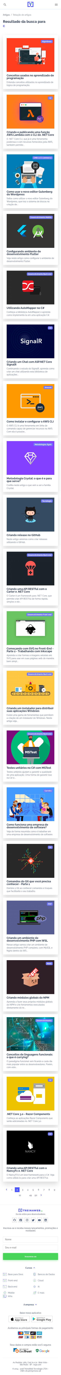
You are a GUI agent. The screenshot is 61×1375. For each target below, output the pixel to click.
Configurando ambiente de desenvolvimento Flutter (24, 253)
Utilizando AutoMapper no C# (25, 308)
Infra (9, 1296)
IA (38, 1286)
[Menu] (56, 4)
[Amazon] (48, 387)
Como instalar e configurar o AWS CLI (30, 421)
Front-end (12, 1280)
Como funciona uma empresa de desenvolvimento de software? (27, 826)
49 (30, 1195)
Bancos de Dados (46, 1274)
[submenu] (34, 1268)
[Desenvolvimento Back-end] (40, 274)
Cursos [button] (29, 1268)
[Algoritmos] (47, 42)
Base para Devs (15, 1274)
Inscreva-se (30, 1256)
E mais (40, 1293)
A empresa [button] (29, 1304)
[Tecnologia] (47, 501)
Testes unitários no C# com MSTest (29, 767)
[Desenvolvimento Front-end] (40, 615)
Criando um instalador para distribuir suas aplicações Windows (30, 709)
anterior (6, 1190)
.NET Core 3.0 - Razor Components (28, 1114)
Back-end (12, 1286)
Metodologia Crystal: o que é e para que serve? (29, 480)
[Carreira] (48, 791)
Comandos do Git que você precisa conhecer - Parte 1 (29, 883)
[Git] (50, 847)
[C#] (50, 98)
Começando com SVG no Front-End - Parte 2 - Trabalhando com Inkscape (30, 650)
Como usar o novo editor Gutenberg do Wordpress (29, 193)
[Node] (49, 964)
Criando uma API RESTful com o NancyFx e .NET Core (27, 1169)
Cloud (40, 1280)
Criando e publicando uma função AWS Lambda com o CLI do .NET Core (30, 133)
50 (36, 1195)
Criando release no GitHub (23, 535)
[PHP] (50, 904)
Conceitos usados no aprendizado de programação (30, 77)
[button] (22, 1350)
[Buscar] (5, 5)
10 (20, 1195)
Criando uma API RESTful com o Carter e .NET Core (27, 590)
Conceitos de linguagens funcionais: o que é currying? (30, 1056)
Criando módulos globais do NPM (28, 997)
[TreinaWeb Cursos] (30, 4)
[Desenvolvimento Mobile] (41, 217)
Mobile (11, 1293)
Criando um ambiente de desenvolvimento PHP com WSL (27, 939)
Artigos (6, 15)
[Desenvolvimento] (44, 1021)
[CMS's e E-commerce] (43, 158)
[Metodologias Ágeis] (43, 444)
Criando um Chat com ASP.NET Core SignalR (29, 363)
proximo (41, 1196)
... (25, 1196)
